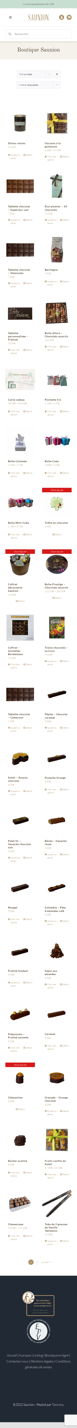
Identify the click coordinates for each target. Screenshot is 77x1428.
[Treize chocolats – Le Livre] (57, 627)
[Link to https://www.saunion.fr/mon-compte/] (61, 17)
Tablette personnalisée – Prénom (18, 336)
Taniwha (57, 1405)
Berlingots (51, 269)
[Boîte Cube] (57, 441)
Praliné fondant (18, 970)
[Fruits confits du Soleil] (57, 1141)
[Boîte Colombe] (20, 441)
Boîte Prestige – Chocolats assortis (56, 586)
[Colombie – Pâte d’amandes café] (57, 887)
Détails (29, 155)
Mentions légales (41, 1361)
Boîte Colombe (17, 461)
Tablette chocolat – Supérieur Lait (19, 208)
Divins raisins (16, 143)
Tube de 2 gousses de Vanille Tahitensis (56, 1227)
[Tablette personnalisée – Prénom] (20, 313)
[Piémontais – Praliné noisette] (20, 1014)
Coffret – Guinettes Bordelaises (15, 651)
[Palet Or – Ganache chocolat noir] (20, 821)
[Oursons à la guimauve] (57, 123)
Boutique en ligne (57, 1355)
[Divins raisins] (20, 123)
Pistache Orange (55, 777)
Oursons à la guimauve (53, 145)
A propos (25, 1355)
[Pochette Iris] (57, 379)
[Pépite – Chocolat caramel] (57, 694)
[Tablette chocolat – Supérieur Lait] (20, 186)
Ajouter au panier (15, 157)
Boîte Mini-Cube (18, 522)
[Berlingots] (57, 250)
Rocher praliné (17, 1160)
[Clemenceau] (20, 1204)
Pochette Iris (53, 399)
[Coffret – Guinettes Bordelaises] (20, 627)
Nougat (12, 907)
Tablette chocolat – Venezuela (19, 271)
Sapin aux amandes (51, 972)
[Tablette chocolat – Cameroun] (20, 694)
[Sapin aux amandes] (57, 951)
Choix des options (51, 158)
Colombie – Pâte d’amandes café (55, 909)
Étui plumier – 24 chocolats (56, 208)
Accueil (12, 1355)
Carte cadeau (16, 399)
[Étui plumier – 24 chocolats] (57, 186)
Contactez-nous (17, 1361)
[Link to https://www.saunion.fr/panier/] (69, 17)
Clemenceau (15, 1224)
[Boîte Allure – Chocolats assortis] (57, 313)
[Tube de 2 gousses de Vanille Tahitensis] (57, 1204)
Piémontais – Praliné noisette (18, 1036)
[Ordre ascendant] (57, 74)
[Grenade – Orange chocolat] (57, 1077)
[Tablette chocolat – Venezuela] (20, 250)
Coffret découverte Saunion (15, 587)
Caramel (50, 1033)
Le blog (38, 1355)
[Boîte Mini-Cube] (20, 503)
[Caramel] (57, 1014)
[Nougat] (20, 887)
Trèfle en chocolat (56, 522)
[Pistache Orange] (57, 757)
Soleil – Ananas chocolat (18, 779)
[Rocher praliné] (20, 1141)
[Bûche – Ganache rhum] (57, 821)
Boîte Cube (52, 461)
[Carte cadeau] (20, 379)
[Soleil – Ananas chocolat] (20, 757)
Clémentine (15, 1097)
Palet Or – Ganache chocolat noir (19, 844)
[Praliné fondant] (20, 951)
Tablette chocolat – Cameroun (19, 716)
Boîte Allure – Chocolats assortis (56, 335)
